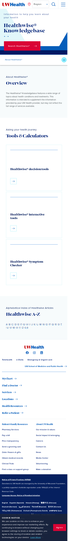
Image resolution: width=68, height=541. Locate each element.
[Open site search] (53, 4)
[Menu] (63, 4)
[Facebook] (26, 352)
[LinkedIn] (41, 352)
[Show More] (64, 59)
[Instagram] (33, 352)
